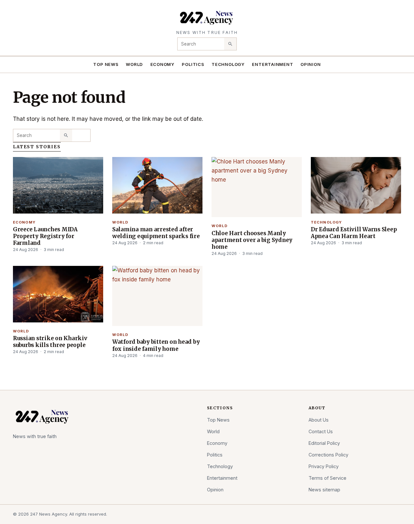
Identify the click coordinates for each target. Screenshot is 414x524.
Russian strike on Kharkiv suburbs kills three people (50, 342)
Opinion (310, 64)
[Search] (230, 44)
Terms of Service (327, 478)
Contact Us (321, 431)
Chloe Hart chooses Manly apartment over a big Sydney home (252, 240)
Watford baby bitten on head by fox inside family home (156, 345)
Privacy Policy (324, 466)
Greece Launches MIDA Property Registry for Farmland (45, 236)
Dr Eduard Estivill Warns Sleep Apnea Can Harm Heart (354, 233)
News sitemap (324, 489)
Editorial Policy (324, 443)
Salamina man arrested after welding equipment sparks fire (156, 233)
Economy (162, 64)
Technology (228, 64)
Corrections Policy (328, 454)
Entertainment (272, 64)
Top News (105, 64)
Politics (193, 64)
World (134, 64)
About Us (319, 420)
